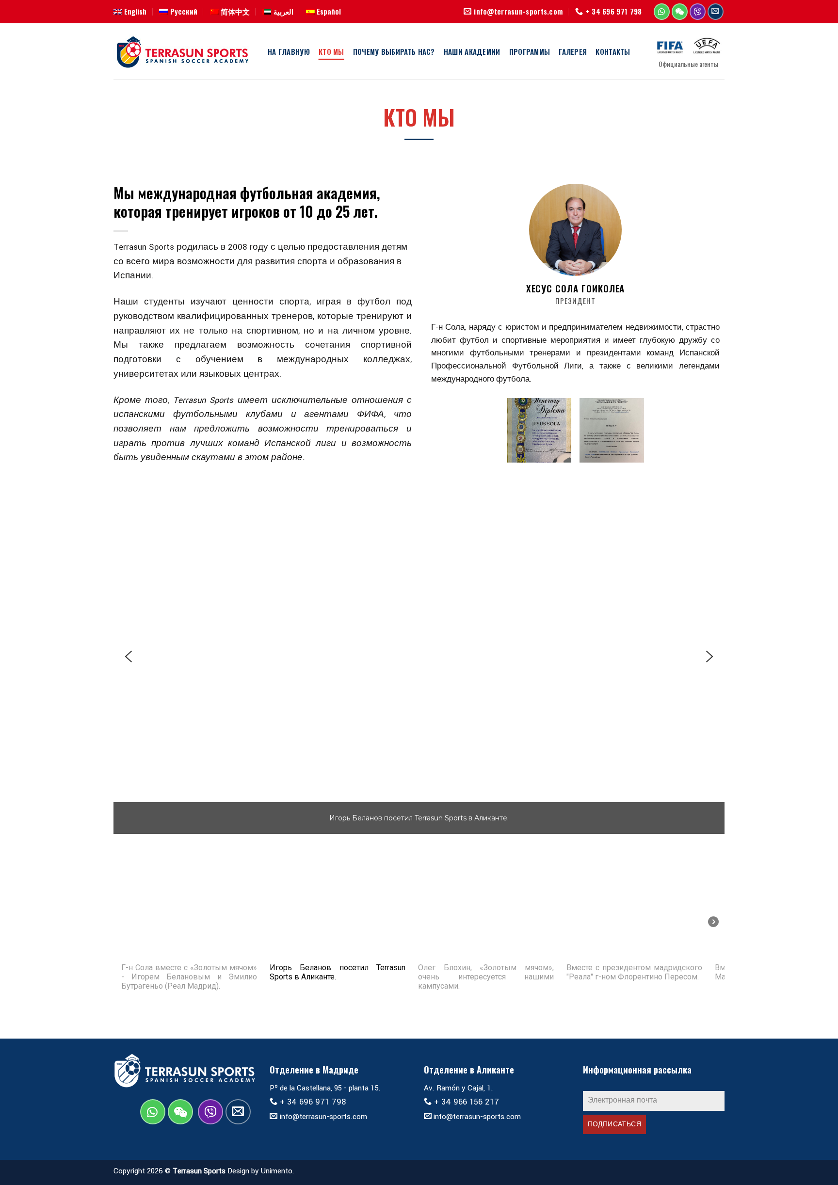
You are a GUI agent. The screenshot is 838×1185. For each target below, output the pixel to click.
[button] (128, 656)
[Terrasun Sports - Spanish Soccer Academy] (183, 51)
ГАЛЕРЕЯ (573, 51)
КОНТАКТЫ (613, 51)
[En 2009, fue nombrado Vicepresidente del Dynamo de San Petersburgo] (612, 430)
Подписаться (615, 1124)
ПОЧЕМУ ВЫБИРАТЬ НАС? (394, 51)
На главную (289, 51)
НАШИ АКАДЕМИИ (472, 51)
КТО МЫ (331, 51)
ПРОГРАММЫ (529, 51)
